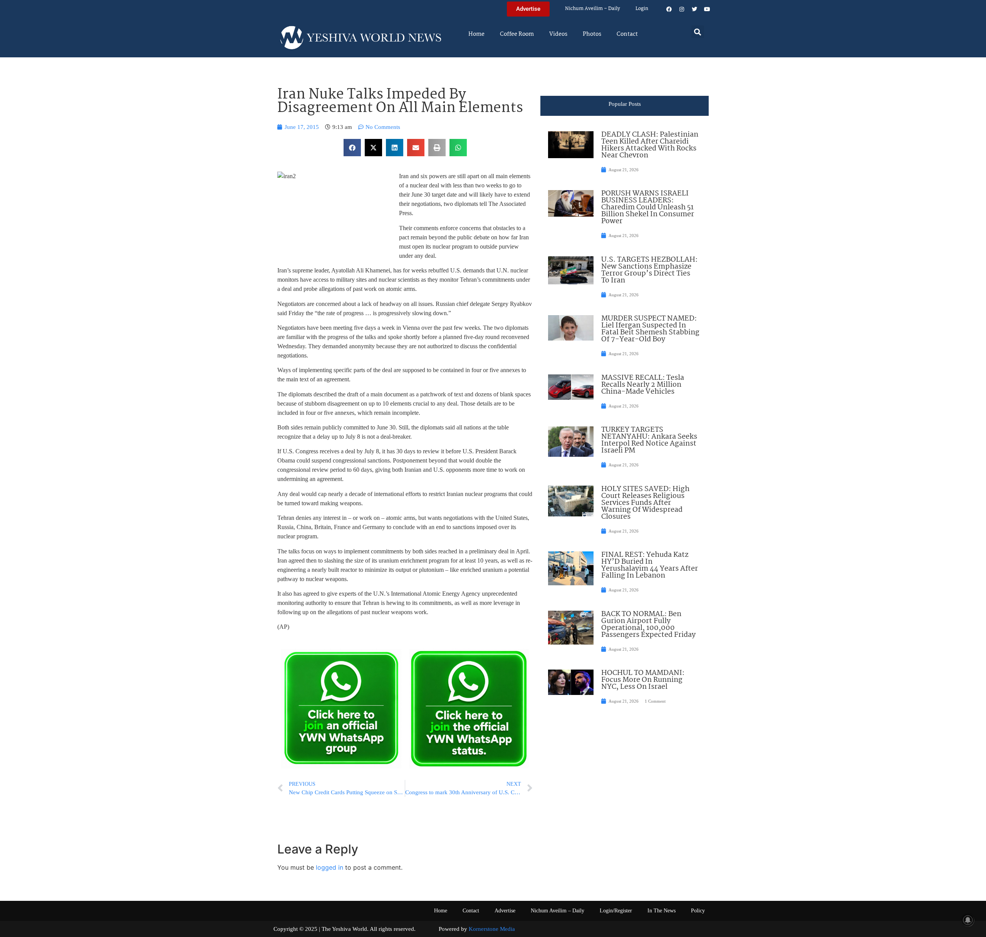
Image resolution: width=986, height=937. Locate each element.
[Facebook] (669, 9)
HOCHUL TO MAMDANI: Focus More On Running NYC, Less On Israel (642, 680)
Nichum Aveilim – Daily (592, 9)
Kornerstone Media (492, 929)
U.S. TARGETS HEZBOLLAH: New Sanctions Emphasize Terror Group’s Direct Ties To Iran (649, 270)
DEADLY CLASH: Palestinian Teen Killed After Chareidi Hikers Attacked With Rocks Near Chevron (649, 145)
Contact (627, 34)
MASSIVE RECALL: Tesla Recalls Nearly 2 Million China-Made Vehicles (642, 385)
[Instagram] (681, 9)
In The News (661, 911)
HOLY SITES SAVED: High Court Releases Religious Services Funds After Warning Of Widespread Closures (645, 503)
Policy (698, 911)
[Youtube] (707, 9)
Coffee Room (517, 34)
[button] (697, 31)
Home (476, 34)
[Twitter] (694, 9)
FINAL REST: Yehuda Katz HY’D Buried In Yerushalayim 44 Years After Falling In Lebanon (649, 565)
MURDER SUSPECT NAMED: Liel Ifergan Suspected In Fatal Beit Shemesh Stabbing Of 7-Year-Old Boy (650, 329)
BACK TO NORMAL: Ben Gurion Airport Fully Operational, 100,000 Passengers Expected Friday (648, 624)
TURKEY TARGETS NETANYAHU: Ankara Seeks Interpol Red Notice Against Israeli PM (649, 440)
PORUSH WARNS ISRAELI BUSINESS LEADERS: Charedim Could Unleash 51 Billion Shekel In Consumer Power (647, 207)
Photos (592, 34)
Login (642, 9)
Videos (558, 34)
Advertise (505, 911)
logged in (329, 867)
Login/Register (616, 911)
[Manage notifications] (968, 920)
